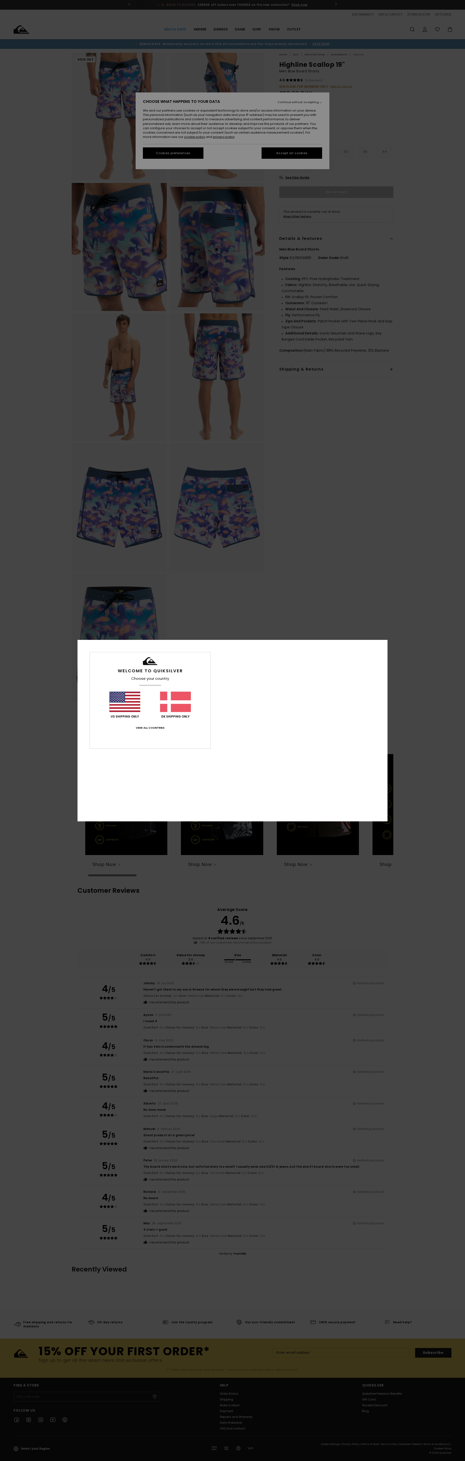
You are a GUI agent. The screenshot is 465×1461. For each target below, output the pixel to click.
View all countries (150, 728)
